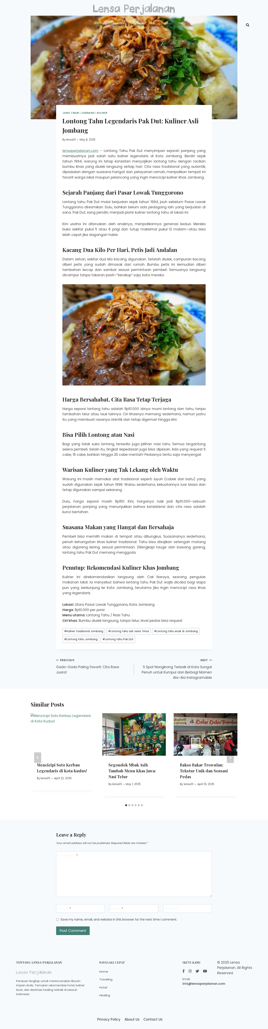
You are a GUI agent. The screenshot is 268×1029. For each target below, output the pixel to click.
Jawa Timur (70, 113)
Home (100, 25)
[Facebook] (183, 971)
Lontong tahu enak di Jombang (176, 631)
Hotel (151, 25)
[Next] (230, 757)
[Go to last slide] (37, 757)
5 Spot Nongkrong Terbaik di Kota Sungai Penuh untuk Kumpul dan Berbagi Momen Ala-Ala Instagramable (177, 669)
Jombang (88, 113)
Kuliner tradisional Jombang (83, 631)
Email (117, 908)
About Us (132, 1019)
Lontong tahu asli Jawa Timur (128, 631)
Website (172, 908)
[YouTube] (205, 971)
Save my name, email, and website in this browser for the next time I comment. (118, 920)
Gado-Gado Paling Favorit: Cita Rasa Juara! (87, 666)
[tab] (126, 805)
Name (64, 908)
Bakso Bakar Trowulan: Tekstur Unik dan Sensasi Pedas (204, 770)
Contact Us (152, 1019)
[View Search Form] (247, 25)
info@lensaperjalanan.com (203, 984)
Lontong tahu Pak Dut (117, 639)
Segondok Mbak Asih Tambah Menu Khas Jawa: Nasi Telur (132, 770)
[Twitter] (197, 971)
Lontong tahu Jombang (81, 639)
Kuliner (137, 25)
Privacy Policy (108, 1019)
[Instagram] (190, 971)
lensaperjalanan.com (80, 150)
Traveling (105, 979)
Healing (166, 25)
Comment (68, 855)
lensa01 (71, 140)
